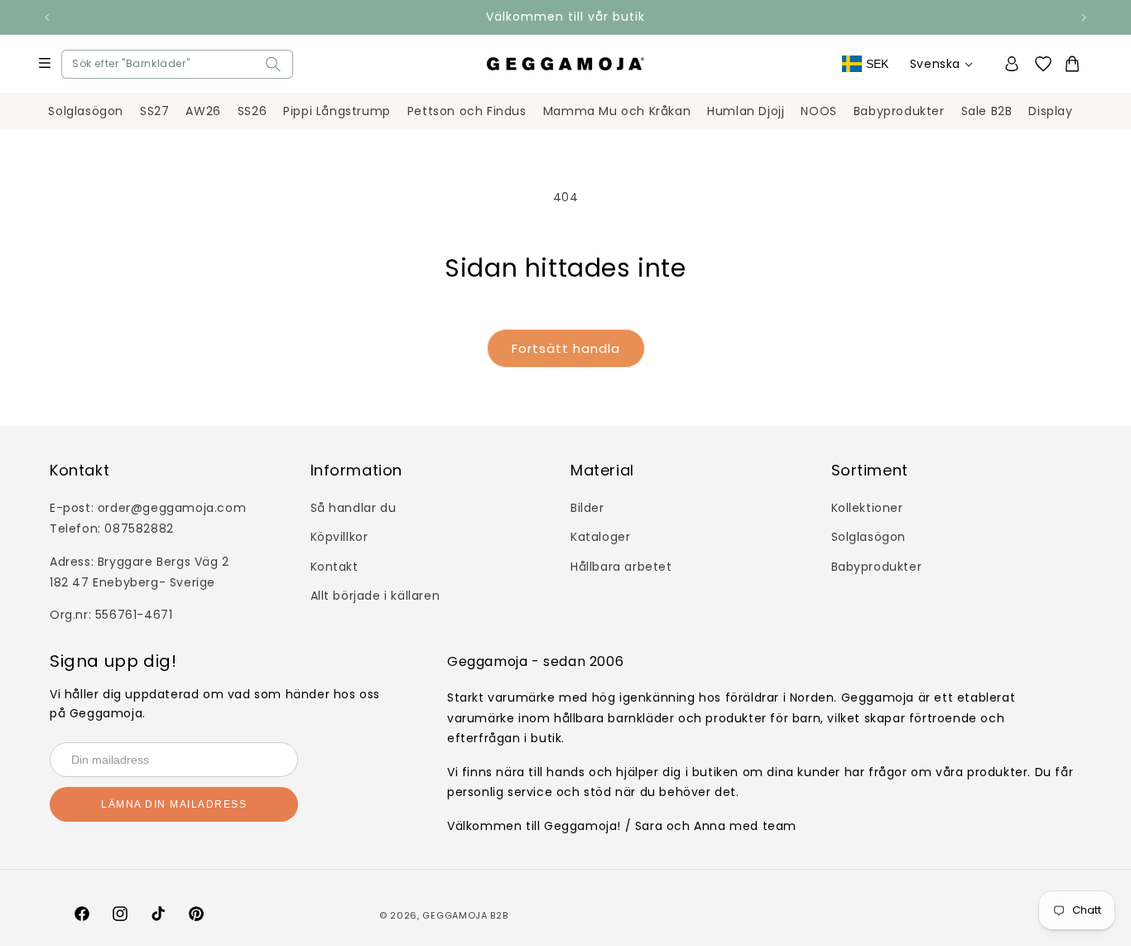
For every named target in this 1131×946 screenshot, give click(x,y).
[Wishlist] (1048, 64)
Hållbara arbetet (621, 566)
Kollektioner (867, 508)
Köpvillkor (339, 537)
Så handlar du (353, 508)
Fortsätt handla (566, 348)
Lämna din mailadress (174, 804)
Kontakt (334, 566)
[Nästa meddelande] (1084, 17)
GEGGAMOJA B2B (465, 915)
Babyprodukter (876, 566)
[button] (76, 64)
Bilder (587, 508)
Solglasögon (869, 537)
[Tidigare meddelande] (47, 17)
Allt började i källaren (375, 595)
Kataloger (600, 537)
